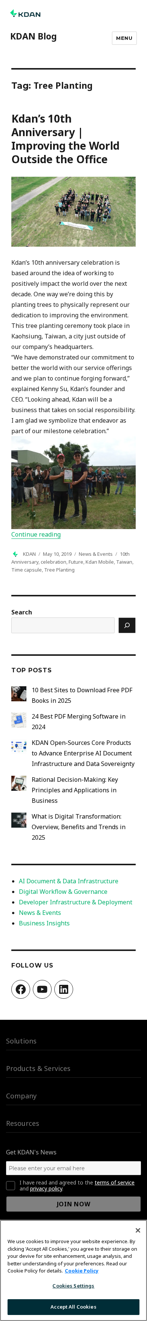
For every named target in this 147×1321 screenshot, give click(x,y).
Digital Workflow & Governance (63, 891)
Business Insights (44, 923)
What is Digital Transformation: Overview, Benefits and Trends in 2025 (79, 827)
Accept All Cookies (73, 1306)
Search (21, 612)
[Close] (138, 1230)
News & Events (96, 554)
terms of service (115, 1182)
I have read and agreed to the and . (77, 1186)
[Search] (127, 625)
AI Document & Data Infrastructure (68, 881)
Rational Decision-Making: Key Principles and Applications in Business (75, 790)
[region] (73, 1270)
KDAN (29, 554)
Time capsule (26, 569)
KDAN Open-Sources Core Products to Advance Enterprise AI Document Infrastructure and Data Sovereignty (83, 753)
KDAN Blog (33, 36)
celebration (53, 561)
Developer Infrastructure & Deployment (75, 902)
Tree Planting (59, 569)
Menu (124, 38)
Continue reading (36, 534)
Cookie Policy (81, 1270)
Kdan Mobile (100, 561)
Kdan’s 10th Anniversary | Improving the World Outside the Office (65, 138)
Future (76, 561)
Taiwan (124, 561)
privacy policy (46, 1188)
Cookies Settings (73, 1285)
